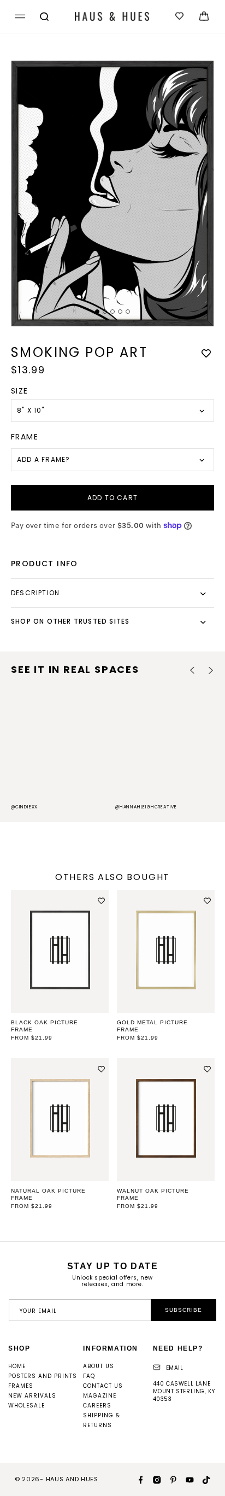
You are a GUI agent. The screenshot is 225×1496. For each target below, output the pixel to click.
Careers (97, 1405)
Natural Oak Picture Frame (48, 1194)
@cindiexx (24, 807)
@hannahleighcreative (146, 807)
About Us (98, 1366)
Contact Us (103, 1386)
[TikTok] (202, 1479)
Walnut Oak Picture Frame (153, 1194)
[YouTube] (185, 1479)
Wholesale (26, 1405)
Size (19, 391)
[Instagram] (153, 1479)
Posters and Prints (42, 1376)
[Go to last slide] (192, 670)
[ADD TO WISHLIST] (206, 353)
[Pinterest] (169, 1479)
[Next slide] (210, 670)
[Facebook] (136, 1479)
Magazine (99, 1396)
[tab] (97, 311)
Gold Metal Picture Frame (152, 1025)
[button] (18, 16)
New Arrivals (32, 1396)
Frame (24, 437)
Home (17, 1366)
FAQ (89, 1376)
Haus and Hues (72, 1479)
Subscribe (183, 1310)
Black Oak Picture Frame (44, 1025)
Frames (20, 1386)
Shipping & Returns (101, 1420)
